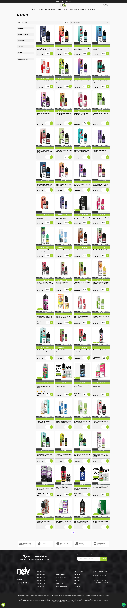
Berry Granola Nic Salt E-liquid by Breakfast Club (63, 522)
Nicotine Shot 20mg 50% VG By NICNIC (44, 555)
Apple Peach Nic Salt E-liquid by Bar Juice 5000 (101, 317)
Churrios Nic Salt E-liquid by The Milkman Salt (44, 422)
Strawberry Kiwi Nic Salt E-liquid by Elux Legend (62, 283)
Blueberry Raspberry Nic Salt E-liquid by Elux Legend (45, 49)
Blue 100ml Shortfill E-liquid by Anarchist (82, 489)
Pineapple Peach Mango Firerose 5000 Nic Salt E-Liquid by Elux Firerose (101, 283)
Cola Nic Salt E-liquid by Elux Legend (81, 250)
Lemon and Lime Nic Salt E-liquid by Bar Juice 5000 (43, 587)
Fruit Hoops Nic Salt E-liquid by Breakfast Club (100, 385)
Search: (67, 22)
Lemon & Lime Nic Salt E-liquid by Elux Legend (63, 81)
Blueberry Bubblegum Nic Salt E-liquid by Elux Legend (45, 455)
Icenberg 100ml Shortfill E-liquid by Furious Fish (82, 385)
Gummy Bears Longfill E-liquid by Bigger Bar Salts (63, 385)
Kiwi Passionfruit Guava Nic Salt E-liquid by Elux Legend (45, 350)
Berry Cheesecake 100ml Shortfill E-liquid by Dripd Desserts (62, 487)
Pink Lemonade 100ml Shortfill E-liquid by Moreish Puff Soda (44, 317)
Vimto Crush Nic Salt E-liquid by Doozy (82, 555)
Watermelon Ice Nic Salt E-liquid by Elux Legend (82, 49)
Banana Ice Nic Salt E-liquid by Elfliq (63, 555)
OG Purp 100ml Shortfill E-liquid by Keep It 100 (45, 489)
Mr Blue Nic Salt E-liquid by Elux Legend (101, 49)
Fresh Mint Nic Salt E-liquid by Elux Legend (100, 114)
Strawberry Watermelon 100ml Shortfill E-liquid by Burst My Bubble (44, 386)
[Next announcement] (109, 1)
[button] (104, 4)
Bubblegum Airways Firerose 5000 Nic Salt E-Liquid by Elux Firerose (100, 455)
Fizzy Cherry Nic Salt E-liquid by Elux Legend (82, 81)
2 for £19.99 (45, 314)
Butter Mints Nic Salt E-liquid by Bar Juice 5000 (63, 587)
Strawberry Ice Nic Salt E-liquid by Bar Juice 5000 (44, 81)
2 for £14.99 (82, 382)
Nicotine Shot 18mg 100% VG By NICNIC (82, 217)
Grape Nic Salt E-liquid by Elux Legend (100, 151)
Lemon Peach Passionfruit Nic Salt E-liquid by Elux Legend (100, 185)
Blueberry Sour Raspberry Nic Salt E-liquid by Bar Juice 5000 (63, 250)
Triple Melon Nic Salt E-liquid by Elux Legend (82, 283)
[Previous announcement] (17, 1)
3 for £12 (101, 347)
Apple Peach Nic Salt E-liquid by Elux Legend (101, 250)
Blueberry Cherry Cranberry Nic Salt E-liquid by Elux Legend (45, 185)
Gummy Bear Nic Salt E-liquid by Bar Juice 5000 (82, 422)
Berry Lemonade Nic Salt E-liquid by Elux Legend (43, 114)
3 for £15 (64, 382)
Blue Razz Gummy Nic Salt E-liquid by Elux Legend (63, 217)
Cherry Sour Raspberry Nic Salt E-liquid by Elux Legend (63, 114)
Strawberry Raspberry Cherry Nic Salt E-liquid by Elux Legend (45, 283)
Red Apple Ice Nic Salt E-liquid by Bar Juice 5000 (81, 317)
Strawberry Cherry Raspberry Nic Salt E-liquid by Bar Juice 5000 (81, 115)
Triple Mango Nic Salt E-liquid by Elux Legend (63, 49)
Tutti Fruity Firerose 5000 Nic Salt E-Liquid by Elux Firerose (44, 250)
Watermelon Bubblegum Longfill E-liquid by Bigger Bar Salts (101, 486)
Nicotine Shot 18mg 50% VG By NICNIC (100, 522)
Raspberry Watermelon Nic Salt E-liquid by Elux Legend (82, 350)
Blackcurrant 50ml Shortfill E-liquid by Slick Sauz (100, 350)
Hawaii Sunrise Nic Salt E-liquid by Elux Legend (63, 455)
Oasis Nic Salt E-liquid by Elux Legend (100, 81)
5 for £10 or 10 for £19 (45, 45)
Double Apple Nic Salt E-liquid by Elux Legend (63, 350)
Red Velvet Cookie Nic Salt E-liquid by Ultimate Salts (81, 522)
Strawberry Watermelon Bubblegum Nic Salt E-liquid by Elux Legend (44, 151)
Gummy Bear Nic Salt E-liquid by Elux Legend (64, 151)
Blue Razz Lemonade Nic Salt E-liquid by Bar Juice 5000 (63, 422)
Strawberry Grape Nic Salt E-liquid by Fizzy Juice (63, 317)
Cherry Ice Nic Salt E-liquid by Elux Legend (100, 422)
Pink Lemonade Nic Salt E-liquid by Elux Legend (63, 185)
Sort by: (19, 22)
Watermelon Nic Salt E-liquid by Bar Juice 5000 (101, 217)
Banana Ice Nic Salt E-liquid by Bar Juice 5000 (100, 555)
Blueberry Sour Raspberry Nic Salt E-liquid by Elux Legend (81, 151)
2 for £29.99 (82, 485)
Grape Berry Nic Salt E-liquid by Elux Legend (82, 185)
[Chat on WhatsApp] (124, 605)
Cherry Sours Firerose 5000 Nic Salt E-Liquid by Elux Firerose (101, 587)
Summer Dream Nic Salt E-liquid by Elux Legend (82, 587)
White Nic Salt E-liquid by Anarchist (43, 522)
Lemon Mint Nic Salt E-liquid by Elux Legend (82, 455)
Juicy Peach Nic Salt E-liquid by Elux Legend (45, 217)
